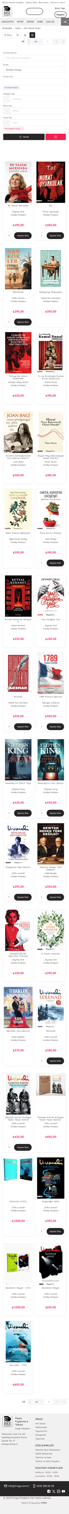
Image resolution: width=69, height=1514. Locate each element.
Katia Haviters (18, 625)
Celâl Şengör (51, 873)
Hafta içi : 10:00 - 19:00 (46, 1472)
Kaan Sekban (18, 1037)
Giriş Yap (60, 8)
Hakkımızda (41, 1427)
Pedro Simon (18, 298)
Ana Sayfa (40, 1423)
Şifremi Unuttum (57, 2)
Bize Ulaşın (44, 2)
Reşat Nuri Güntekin (50, 298)
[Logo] (7, 11)
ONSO (44, 1502)
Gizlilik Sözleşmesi (43, 1453)
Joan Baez (18, 461)
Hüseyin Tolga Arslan (18, 382)
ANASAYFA (8, 21)
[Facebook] (49, 1491)
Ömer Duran (51, 461)
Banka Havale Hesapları (13, 2)
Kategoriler (40, 1435)
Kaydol (60, 14)
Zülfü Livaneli (18, 873)
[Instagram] (58, 1491)
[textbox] (34, 82)
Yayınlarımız (41, 1431)
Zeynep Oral (18, 211)
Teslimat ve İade (43, 1457)
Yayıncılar (40, 1438)
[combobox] (34, 82)
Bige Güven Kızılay (18, 539)
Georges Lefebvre (50, 702)
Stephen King (18, 789)
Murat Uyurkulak (51, 211)
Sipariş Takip (31, 2)
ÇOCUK (50, 21)
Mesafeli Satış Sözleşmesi (47, 1449)
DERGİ (30, 21)
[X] (53, 1491)
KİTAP (20, 21)
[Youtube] (63, 1491)
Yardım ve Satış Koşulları (47, 1461)
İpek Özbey (50, 539)
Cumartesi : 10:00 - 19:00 (47, 1476)
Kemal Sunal (51, 382)
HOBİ (40, 21)
